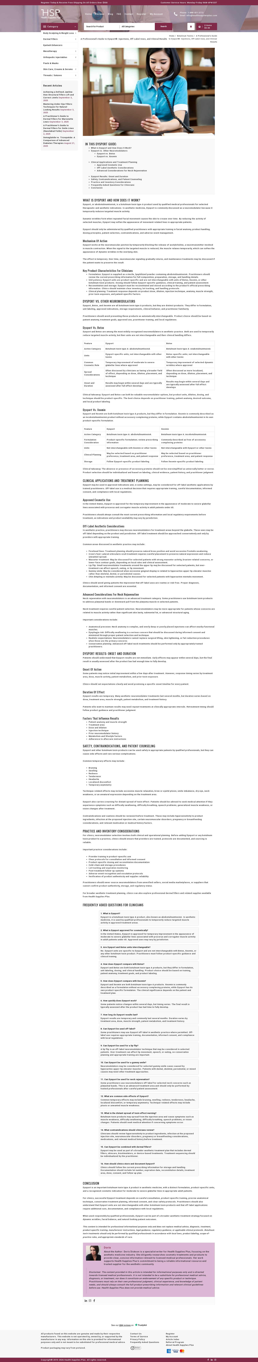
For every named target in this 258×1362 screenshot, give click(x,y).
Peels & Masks (51, 63)
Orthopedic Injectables (55, 57)
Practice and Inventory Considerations (111, 182)
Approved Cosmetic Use (109, 165)
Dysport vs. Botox (106, 153)
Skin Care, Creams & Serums (58, 69)
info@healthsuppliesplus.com (201, 15)
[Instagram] (90, 1300)
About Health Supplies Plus (180, 1345)
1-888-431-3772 (196, 12)
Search (164, 26)
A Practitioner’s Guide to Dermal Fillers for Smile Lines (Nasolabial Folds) (58, 128)
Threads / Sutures (52, 75)
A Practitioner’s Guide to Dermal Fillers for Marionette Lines (58, 119)
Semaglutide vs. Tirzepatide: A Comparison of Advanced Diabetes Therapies (59, 140)
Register (170, 1333)
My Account (172, 1336)
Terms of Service (139, 1336)
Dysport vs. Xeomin (107, 156)
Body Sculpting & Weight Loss (58, 33)
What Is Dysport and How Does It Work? (111, 148)
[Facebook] (94, 1300)
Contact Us (136, 1333)
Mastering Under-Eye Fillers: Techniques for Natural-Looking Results (58, 107)
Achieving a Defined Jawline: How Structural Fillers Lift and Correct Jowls (58, 95)
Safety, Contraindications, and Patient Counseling (116, 179)
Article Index (172, 1339)
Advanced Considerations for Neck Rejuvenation (122, 171)
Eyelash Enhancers (52, 45)
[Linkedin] (86, 1300)
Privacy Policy (137, 1339)
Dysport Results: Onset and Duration (109, 176)
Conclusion (97, 188)
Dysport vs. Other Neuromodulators (109, 151)
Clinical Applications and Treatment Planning (114, 162)
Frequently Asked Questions (144, 1342)
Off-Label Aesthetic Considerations (115, 168)
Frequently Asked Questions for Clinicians (112, 185)
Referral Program (175, 1342)
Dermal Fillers (50, 39)
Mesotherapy (50, 51)
